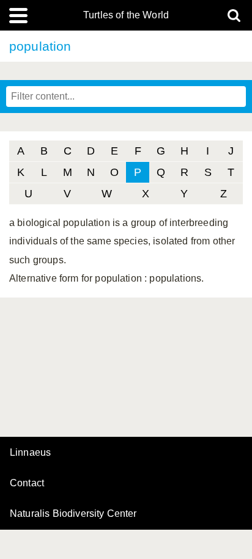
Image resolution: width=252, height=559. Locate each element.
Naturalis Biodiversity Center (73, 514)
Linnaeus (30, 453)
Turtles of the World (126, 15)
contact (27, 483)
